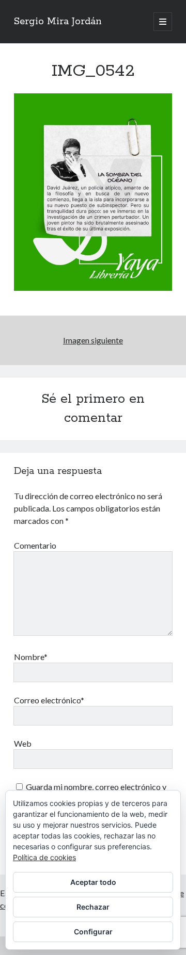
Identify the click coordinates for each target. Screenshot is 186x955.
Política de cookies (44, 857)
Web (23, 743)
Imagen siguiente (93, 340)
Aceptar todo (93, 882)
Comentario (35, 545)
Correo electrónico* (49, 700)
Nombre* (31, 657)
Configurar (93, 931)
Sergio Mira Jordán (58, 21)
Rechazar (93, 906)
